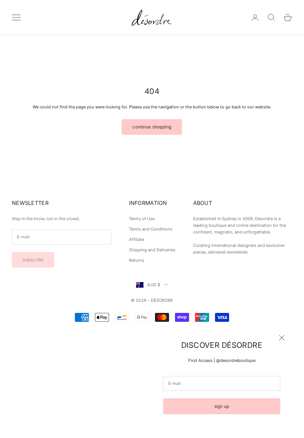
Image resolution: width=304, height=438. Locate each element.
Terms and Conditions (150, 229)
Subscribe (33, 259)
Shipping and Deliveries (152, 249)
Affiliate (136, 239)
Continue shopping (151, 127)
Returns (136, 260)
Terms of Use (142, 218)
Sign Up (221, 406)
